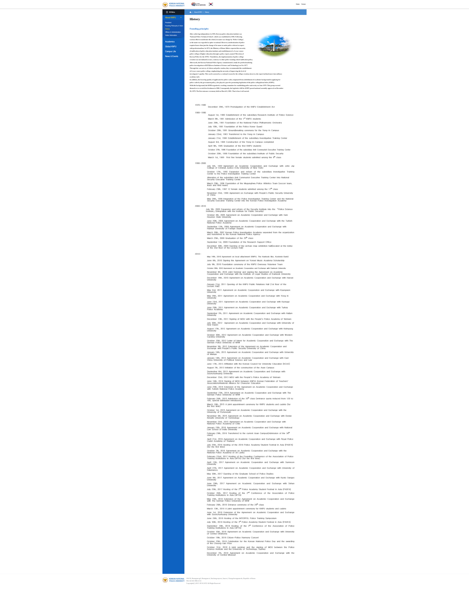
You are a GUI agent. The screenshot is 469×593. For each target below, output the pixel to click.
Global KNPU (173, 46)
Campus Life (173, 51)
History (173, 29)
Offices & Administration (173, 32)
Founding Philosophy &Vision (173, 26)
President (173, 22)
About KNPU (173, 17)
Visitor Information (173, 35)
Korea (304, 4)
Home (298, 4)
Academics (173, 41)
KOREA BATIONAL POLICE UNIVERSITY (173, 4)
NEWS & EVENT (173, 56)
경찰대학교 (173, 580)
